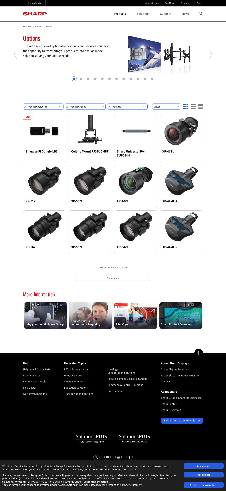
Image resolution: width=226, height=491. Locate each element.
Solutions (143, 14)
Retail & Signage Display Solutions (127, 379)
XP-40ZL (123, 201)
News (185, 14)
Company (185, 3)
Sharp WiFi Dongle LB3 (42, 151)
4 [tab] (95, 78)
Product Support (32, 376)
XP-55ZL (77, 247)
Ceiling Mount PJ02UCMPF (90, 151)
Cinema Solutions (74, 381)
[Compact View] (185, 106)
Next (210, 66)
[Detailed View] (193, 106)
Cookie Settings (68, 485)
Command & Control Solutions (125, 385)
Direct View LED (73, 376)
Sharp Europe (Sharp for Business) (181, 398)
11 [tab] (144, 78)
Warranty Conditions (35, 394)
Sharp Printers (169, 404)
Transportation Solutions (78, 394)
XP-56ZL (31, 247)
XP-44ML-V (169, 247)
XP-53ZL (77, 201)
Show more (113, 278)
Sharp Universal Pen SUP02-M (131, 153)
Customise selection (203, 485)
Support (165, 14)
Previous (15, 66)
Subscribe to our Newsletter (182, 421)
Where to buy (152, 3)
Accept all (203, 466)
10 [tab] (137, 78)
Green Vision (114, 391)
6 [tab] (109, 78)
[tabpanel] (113, 54)
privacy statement (131, 485)
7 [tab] (116, 78)
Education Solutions (76, 388)
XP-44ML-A (169, 201)
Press (199, 3)
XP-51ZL (31, 201)
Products (120, 14)
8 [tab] (123, 78)
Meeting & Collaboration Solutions (121, 371)
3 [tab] (88, 78)
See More (169, 3)
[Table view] (200, 106)
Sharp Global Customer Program (180, 376)
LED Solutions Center (76, 369)
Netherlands (34, 3)
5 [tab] (102, 78)
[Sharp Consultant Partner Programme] (134, 439)
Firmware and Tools (34, 381)
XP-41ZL (168, 151)
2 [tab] (81, 78)
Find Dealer (29, 388)
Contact (165, 381)
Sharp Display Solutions (175, 369)
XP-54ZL (123, 247)
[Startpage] (35, 14)
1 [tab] (74, 78)
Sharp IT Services (171, 410)
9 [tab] (130, 78)
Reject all (203, 475)
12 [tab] (151, 78)
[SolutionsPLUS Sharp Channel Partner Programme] (91, 439)
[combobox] (43, 107)
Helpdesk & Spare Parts (36, 369)
